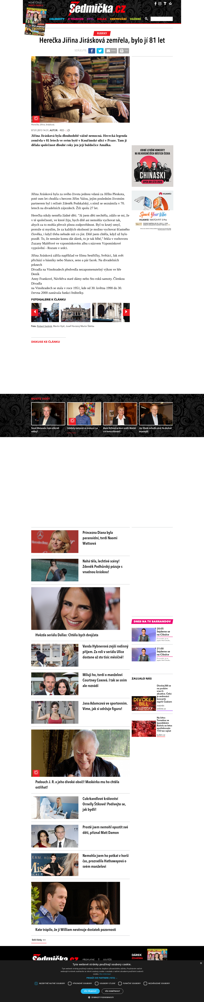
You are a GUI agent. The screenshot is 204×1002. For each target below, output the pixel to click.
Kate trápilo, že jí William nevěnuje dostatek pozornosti (75, 930)
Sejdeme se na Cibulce (163, 632)
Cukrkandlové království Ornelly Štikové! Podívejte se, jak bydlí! (104, 804)
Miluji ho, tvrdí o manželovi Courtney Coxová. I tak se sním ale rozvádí (105, 680)
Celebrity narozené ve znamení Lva (82, 428)
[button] (102, 977)
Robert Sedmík (44, 326)
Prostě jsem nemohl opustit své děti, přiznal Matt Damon (105, 830)
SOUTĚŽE (107, 960)
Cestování (118, 19)
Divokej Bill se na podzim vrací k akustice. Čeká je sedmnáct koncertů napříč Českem (164, 694)
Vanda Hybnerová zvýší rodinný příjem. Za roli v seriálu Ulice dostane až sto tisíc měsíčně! (105, 652)
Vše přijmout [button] (90, 991)
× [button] (201, 963)
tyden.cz (161, 735)
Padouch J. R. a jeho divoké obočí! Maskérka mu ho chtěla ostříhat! (77, 785)
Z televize (76, 19)
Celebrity (57, 19)
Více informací (105, 974)
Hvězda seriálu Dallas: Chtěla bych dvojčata (66, 635)
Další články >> (39, 940)
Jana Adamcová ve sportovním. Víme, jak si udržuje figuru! (105, 706)
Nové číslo (35, 4)
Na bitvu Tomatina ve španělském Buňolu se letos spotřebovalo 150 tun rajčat (164, 724)
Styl (90, 19)
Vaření (135, 19)
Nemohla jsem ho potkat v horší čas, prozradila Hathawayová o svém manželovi (106, 861)
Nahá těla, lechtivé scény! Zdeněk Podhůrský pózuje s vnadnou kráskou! (102, 566)
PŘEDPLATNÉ (89, 960)
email (113, 51)
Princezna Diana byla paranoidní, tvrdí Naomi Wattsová (100, 538)
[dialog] (102, 981)
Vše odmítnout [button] (112, 991)
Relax (102, 19)
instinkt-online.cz (161, 707)
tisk (126, 51)
